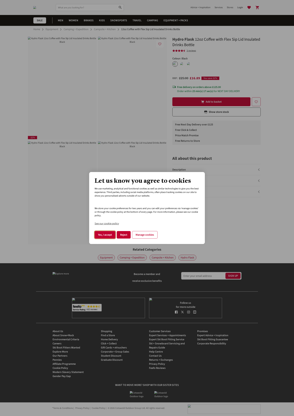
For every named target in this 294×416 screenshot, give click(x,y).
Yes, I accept (105, 235)
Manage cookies (145, 235)
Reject (123, 235)
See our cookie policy (107, 223)
